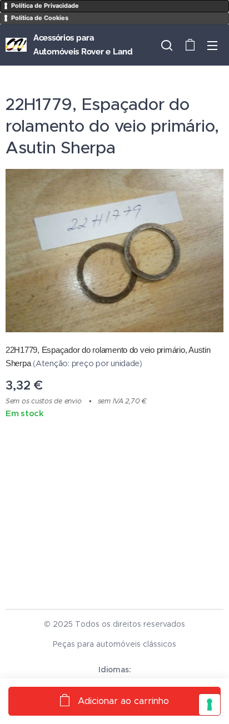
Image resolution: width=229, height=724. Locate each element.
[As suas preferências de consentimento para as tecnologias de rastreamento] (209, 704)
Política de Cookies (39, 18)
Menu (212, 45)
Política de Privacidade (45, 5)
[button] (167, 45)
